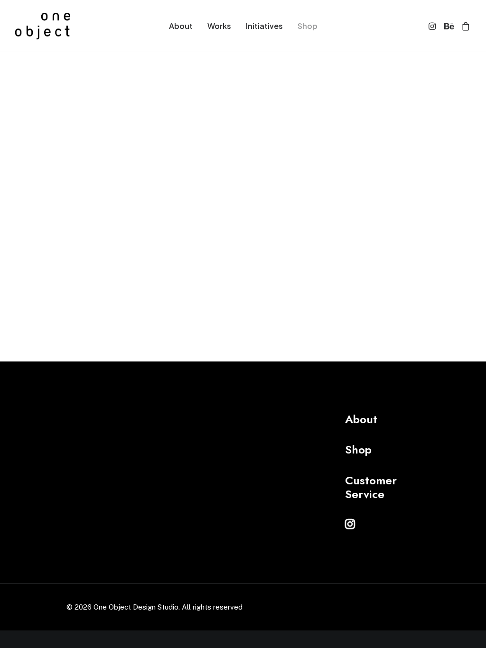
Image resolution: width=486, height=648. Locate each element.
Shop (308, 26)
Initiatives (264, 26)
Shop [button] (358, 449)
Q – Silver (291, 137)
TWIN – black (194, 137)
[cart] (464, 26)
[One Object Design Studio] (42, 26)
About (181, 26)
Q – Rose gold (388, 136)
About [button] (361, 419)
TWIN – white (98, 140)
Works (219, 26)
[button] (433, 26)
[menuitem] (180, 26)
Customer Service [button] (371, 487)
